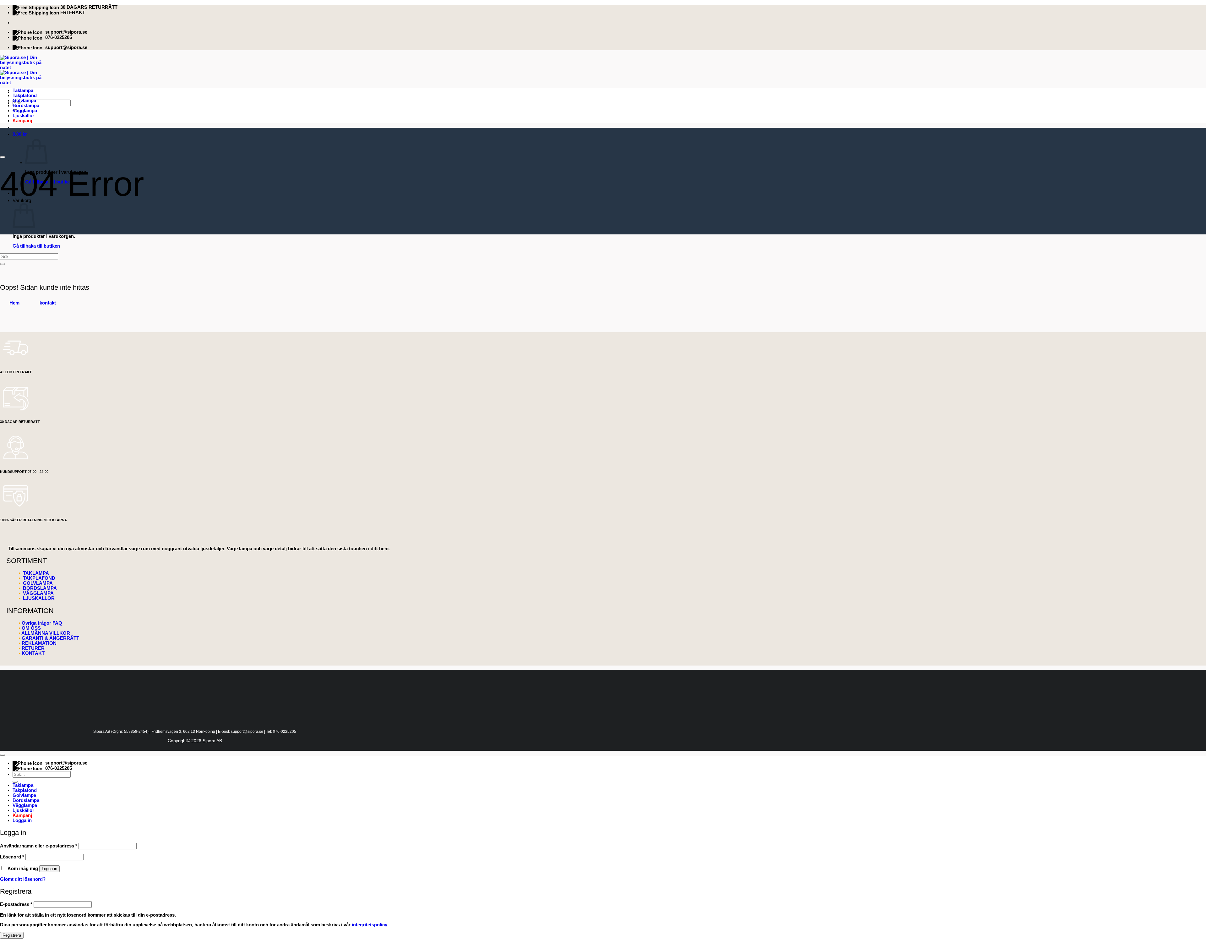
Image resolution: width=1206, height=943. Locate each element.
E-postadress (16, 904)
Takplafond (25, 95)
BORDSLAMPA (40, 588)
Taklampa (23, 90)
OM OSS (31, 628)
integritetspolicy (369, 924)
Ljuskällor (23, 115)
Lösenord (12, 856)
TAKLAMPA (35, 573)
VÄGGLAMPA (38, 593)
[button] (20, 134)
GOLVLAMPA (37, 583)
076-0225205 (58, 37)
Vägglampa (25, 110)
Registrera (12, 935)
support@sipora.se (66, 32)
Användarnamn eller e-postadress (38, 845)
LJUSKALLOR (39, 598)
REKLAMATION (39, 643)
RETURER (33, 648)
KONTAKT (33, 653)
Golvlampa (24, 100)
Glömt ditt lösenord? (23, 879)
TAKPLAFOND (38, 578)
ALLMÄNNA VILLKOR (45, 633)
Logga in (49, 868)
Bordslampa (26, 105)
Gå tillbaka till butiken (36, 246)
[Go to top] (2, 755)
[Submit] (2, 264)
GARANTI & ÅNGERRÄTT (50, 638)
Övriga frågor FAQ (42, 623)
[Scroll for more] (2, 157)
